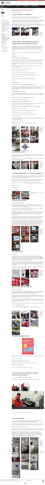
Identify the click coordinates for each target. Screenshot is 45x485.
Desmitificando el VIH (18, 152)
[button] (28, 400)
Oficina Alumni (4, 41)
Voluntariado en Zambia (19, 200)
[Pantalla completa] (42, 407)
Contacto (2, 7)
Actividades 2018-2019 (23, 367)
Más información (4, 51)
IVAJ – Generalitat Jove (5, 40)
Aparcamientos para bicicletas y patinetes (6, 35)
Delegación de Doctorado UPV (6, 38)
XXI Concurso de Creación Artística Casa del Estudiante (5, 22)
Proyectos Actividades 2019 (20, 336)
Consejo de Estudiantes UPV (5, 37)
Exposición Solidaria (18, 418)
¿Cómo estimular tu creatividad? (22, 14)
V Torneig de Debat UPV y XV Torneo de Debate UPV (27, 173)
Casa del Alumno (15, 36)
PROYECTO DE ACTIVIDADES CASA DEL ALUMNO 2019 (20, 360)
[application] (28, 400)
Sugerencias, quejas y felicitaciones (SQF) (5, 48)
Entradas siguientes (43, 451)
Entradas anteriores (40, 452)
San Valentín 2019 (17, 251)
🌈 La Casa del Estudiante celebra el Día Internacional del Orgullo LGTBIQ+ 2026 (6, 24)
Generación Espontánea (5, 39)
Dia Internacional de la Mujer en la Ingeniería (6, 26)
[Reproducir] (13, 407)
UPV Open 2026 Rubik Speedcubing (5, 31)
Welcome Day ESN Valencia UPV (22, 286)
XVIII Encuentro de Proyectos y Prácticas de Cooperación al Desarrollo (6, 29)
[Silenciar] (40, 407)
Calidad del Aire (4, 36)
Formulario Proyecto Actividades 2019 (17, 364)
